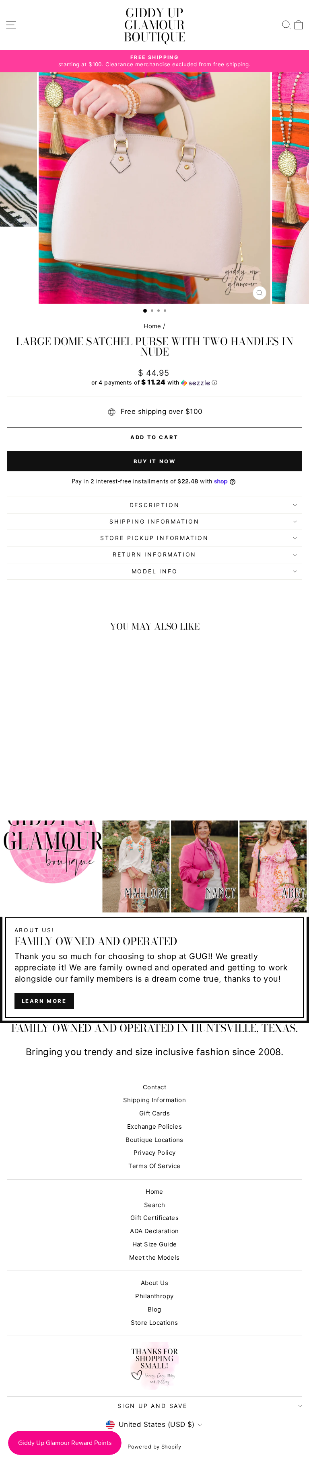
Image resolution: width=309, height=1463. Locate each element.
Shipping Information (154, 1100)
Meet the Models (154, 1257)
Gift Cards (154, 1113)
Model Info (155, 571)
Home (152, 326)
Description (155, 504)
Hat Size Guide (154, 1244)
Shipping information (154, 521)
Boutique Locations (154, 1140)
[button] (154, 383)
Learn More (44, 1001)
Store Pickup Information (154, 537)
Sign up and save (152, 1405)
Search (154, 1205)
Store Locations (154, 1322)
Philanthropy (154, 1296)
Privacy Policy (155, 1152)
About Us (154, 1283)
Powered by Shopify (154, 1446)
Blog (154, 1309)
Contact (154, 1087)
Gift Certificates (154, 1218)
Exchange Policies (154, 1126)
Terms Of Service (154, 1166)
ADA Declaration (154, 1231)
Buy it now (155, 461)
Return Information (154, 554)
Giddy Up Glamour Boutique (154, 25)
